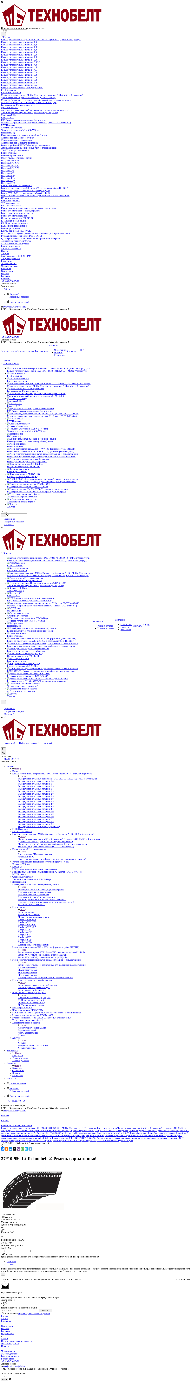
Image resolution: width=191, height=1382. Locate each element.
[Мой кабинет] (2, 705)
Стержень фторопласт (85, 1133)
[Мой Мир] (10, 1149)
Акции (4, 1318)
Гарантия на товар (10, 1356)
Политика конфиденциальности (16, 1341)
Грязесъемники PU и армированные (35, 854)
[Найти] (3, 34)
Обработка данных (10, 1343)
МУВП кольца (68, 1133)
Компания (17, 1068)
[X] (14, 1149)
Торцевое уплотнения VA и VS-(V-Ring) (115, 1133)
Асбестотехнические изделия (32, 1028)
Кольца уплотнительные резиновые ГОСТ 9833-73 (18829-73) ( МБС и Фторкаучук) (58, 779)
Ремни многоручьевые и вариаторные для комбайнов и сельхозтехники (52, 965)
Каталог (16, 771)
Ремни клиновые (26, 912)
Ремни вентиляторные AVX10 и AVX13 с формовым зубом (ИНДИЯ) (51, 952)
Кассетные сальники (107, 1128)
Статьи (4, 1338)
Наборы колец (141, 1133)
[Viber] (18, 1149)
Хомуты (22, 1043)
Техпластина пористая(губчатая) (81, 1140)
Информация (7, 1333)
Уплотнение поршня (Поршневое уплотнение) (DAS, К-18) (77, 1130)
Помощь (5, 1346)
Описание (11, 1261)
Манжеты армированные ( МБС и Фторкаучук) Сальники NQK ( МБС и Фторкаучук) (59, 839)
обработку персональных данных (34, 1313)
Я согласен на (27, 1313)
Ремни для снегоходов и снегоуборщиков (37, 985)
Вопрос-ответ (7, 1359)
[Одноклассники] (6, 1149)
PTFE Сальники (89, 1128)
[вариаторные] (32, 1209)
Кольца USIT (129, 1130)
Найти (4, 1379)
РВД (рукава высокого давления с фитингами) (158, 1130)
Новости (5, 1328)
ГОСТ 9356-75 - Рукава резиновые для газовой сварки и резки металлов (115, 1138)
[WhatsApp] (22, 1149)
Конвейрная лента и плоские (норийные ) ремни (41, 889)
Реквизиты (6, 1331)
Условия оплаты (8, 1351)
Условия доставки (9, 1354)
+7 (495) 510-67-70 (10, 281)
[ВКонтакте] (2, 1149)
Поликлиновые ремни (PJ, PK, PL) (34, 997)
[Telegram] (30, 1149)
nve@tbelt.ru (20, 307)
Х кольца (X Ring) (114, 1130)
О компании (7, 1326)
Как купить (17, 1055)
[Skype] (26, 1149)
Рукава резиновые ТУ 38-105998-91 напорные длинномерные (36, 1140)
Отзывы (10, 1264)
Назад (18, 768)
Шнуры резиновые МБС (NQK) (66, 1138)
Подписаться (45, 1310)
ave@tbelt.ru (9, 307)
